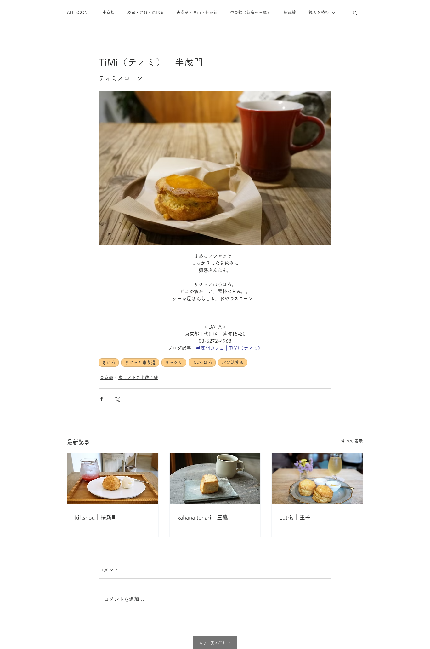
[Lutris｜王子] (317, 478)
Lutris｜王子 (295, 517)
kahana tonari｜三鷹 (202, 517)
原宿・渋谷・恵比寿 (145, 12)
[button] (355, 12)
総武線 (290, 12)
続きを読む (318, 12)
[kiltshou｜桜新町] (112, 478)
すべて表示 (352, 441)
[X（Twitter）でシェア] (117, 399)
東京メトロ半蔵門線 (138, 377)
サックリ (174, 362)
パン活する (233, 362)
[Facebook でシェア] (102, 399)
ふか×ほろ (202, 362)
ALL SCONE (78, 12)
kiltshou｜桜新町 (96, 517)
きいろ (108, 362)
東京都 (108, 12)
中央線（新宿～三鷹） (250, 12)
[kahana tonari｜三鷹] (215, 478)
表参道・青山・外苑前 (197, 12)
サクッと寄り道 (140, 362)
